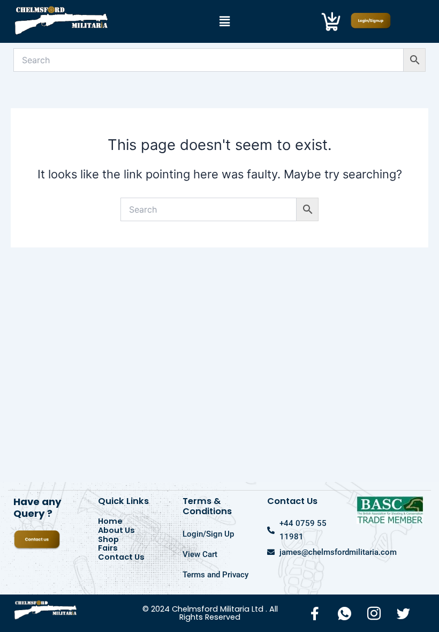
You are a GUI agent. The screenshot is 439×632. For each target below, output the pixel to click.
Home (110, 521)
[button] (225, 21)
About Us (116, 530)
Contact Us (121, 557)
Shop (108, 539)
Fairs (108, 548)
